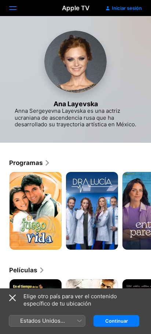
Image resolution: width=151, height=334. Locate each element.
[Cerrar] (12, 298)
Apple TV (75, 8)
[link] (29, 163)
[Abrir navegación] (17, 8)
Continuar (116, 321)
